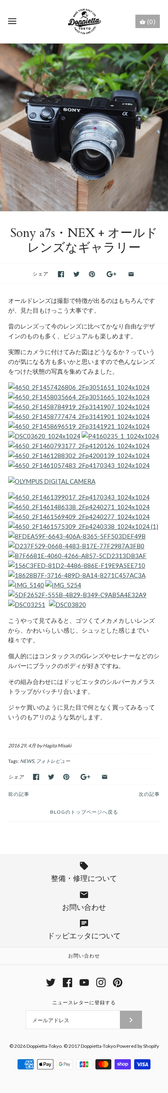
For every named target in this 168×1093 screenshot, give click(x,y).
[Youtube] (84, 982)
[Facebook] (67, 982)
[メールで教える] (131, 274)
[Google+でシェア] (111, 274)
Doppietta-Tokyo (44, 1046)
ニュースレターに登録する (84, 1002)
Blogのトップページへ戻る (84, 812)
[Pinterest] (117, 982)
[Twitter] (50, 982)
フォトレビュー (53, 761)
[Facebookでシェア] (61, 274)
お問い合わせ (84, 956)
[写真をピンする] (92, 274)
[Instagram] (101, 982)
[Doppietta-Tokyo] (84, 21)
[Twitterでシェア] (76, 274)
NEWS (27, 761)
